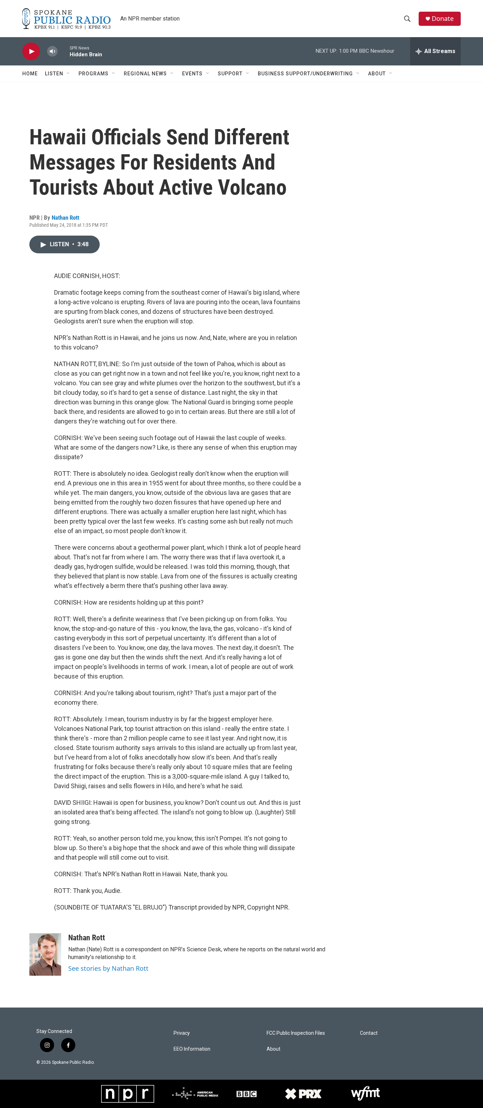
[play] (31, 51)
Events (192, 73)
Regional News (145, 73)
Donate (443, 18)
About (377, 73)
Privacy (182, 1033)
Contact (369, 1033)
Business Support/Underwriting (305, 73)
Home (30, 73)
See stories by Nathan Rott (108, 968)
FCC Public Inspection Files (296, 1033)
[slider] (64, 51)
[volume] (52, 51)
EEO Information (192, 1049)
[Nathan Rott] (45, 954)
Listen (54, 73)
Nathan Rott (65, 217)
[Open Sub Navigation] (68, 73)
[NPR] (127, 1094)
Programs (93, 73)
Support (230, 73)
